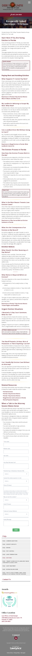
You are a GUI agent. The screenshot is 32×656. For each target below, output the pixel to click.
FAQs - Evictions (7, 557)
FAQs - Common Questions (10, 541)
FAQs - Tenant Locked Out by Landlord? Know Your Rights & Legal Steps (16, 562)
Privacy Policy (17, 652)
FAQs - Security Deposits (9, 544)
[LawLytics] (16, 648)
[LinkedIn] (16, 638)
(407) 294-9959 (17, 15)
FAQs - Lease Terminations (10, 554)
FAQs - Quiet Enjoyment (9, 566)
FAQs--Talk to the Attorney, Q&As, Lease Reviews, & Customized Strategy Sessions (14, 573)
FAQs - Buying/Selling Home (10, 569)
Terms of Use (10, 652)
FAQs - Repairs (6, 547)
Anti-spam (23, 652)
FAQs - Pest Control (8, 551)
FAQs (4, 536)
